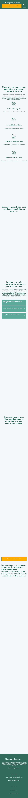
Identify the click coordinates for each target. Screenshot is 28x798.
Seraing (23, 546)
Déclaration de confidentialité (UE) (14, 777)
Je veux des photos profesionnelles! (12, 5)
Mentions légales (14, 774)
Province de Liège (5, 530)
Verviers (3, 490)
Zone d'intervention (14, 793)
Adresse (3, 55)
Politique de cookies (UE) (14, 780)
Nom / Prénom (5, 50)
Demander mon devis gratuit (14, 77)
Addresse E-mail (5, 65)
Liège (15, 540)
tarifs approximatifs (12, 191)
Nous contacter (14, 790)
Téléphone (4, 60)
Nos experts (14, 786)
